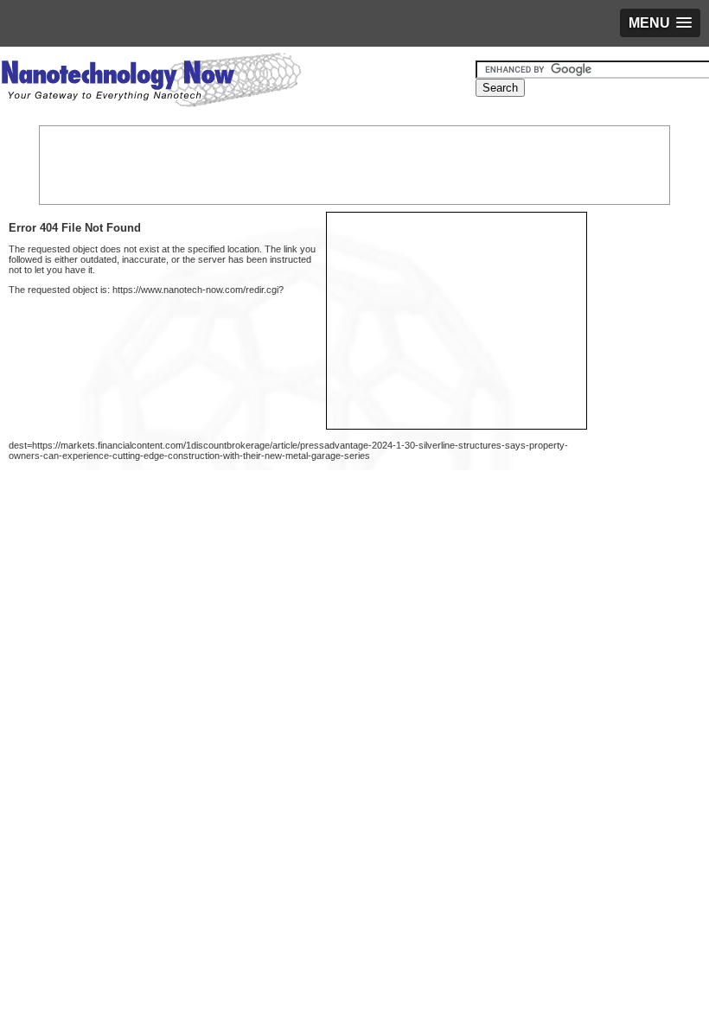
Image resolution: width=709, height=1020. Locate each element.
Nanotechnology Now (151, 82)
